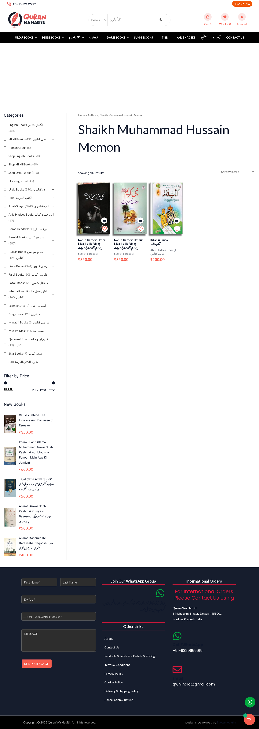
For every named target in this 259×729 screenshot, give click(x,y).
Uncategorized (21, 181)
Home (82, 115)
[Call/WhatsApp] (177, 636)
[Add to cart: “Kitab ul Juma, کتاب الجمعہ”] (177, 220)
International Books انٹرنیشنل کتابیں (28, 294)
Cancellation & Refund (118, 699)
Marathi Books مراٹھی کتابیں (29, 322)
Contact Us (235, 37)
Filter (8, 389)
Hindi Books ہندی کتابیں (28, 139)
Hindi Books (51, 37)
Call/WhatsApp (188, 644)
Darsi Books (116, 37)
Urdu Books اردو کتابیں (28, 189)
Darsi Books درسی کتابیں (29, 266)
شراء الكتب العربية (23, 362)
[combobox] (27, 616)
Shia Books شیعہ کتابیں (25, 353)
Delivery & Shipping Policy (121, 691)
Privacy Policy (113, 673)
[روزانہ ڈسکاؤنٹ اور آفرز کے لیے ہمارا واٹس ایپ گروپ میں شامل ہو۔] (160, 593)
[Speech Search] (160, 19)
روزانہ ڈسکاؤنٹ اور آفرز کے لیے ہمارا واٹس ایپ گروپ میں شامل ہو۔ (133, 606)
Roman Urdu (20, 147)
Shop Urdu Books (24, 172)
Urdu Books (24, 37)
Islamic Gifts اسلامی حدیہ (27, 305)
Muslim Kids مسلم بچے (26, 330)
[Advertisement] (129, 72)
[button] (242, 4)
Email (178, 678)
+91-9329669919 (24, 3)
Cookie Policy (113, 682)
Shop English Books (24, 156)
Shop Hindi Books (23, 164)
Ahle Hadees (186, 37)
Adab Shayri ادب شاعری (29, 206)
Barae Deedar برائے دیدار (28, 229)
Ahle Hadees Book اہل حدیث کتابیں (31, 217)
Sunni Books (143, 37)
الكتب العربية (20, 197)
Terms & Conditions (117, 665)
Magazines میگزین (24, 314)
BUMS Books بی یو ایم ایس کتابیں (26, 254)
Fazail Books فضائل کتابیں (28, 283)
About (108, 638)
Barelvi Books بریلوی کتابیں (26, 240)
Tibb (165, 37)
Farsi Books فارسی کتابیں (28, 274)
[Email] (177, 669)
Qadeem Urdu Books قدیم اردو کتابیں (28, 342)
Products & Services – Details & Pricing (129, 656)
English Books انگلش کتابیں (26, 128)
